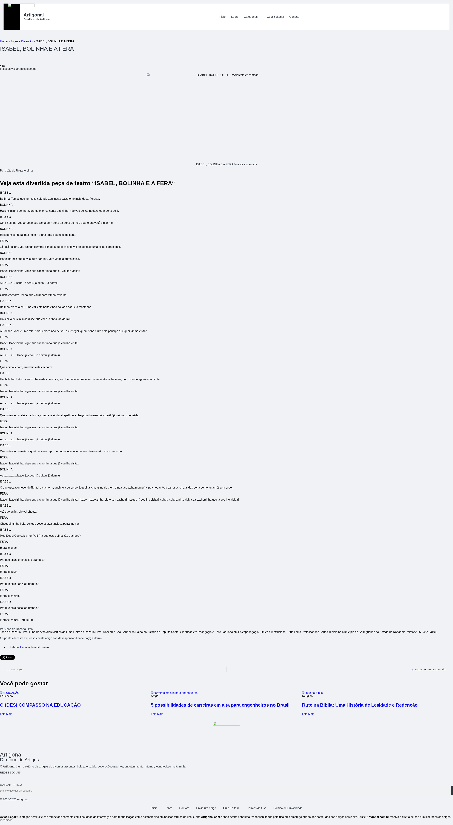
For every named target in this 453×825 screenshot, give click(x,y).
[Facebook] (4, 778)
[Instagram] (23, 778)
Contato (294, 16)
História (25, 647)
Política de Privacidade (287, 808)
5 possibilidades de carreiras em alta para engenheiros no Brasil (220, 705)
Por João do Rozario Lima (16, 170)
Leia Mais (6, 713)
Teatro (45, 647)
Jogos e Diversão (22, 41)
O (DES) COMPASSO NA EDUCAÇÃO (40, 705)
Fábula (14, 647)
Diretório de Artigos (37, 19)
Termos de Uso (256, 808)
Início (222, 16)
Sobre (235, 16)
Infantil (35, 647)
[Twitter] (14, 778)
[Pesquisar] (452, 790)
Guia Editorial (275, 16)
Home (4, 41)
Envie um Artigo (206, 808)
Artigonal (34, 14)
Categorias (251, 16)
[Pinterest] (33, 778)
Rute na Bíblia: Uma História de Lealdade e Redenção (360, 705)
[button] (434, 17)
